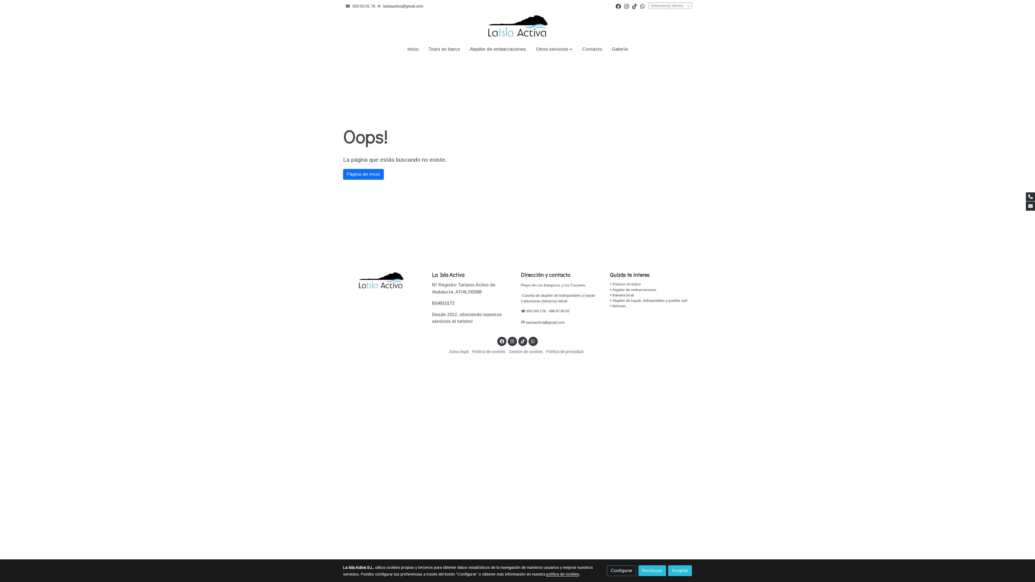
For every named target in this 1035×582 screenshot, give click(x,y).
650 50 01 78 (364, 6)
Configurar (622, 570)
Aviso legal (458, 351)
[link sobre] (384, 281)
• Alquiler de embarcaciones (633, 290)
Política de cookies (488, 351)
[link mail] (1030, 206)
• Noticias (618, 306)
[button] (554, 49)
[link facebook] (618, 6)
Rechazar (652, 570)
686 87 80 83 (559, 311)
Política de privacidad (564, 351)
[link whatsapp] (642, 6)
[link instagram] (626, 6)
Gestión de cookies (526, 351)
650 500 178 (535, 311)
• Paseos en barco (625, 284)
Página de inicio (363, 174)
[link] (517, 26)
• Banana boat (622, 295)
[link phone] (1030, 197)
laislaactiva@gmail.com (403, 6)
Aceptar (680, 570)
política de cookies (562, 574)
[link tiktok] (634, 6)
